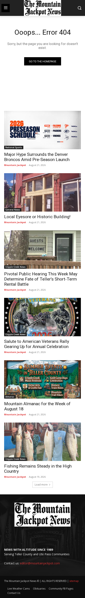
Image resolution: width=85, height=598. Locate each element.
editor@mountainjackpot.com (40, 563)
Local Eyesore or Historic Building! (37, 216)
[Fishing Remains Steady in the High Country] (42, 442)
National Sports (13, 147)
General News (12, 209)
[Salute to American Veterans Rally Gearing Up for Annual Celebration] (42, 317)
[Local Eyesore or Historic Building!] (42, 192)
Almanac (9, 396)
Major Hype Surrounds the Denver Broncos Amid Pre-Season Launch (37, 157)
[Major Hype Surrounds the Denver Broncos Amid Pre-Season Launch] (42, 130)
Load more (41, 484)
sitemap (74, 581)
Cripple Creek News (15, 266)
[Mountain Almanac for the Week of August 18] (42, 379)
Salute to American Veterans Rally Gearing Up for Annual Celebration (36, 344)
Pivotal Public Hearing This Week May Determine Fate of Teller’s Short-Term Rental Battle (40, 279)
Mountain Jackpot (15, 165)
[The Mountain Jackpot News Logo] (42, 8)
